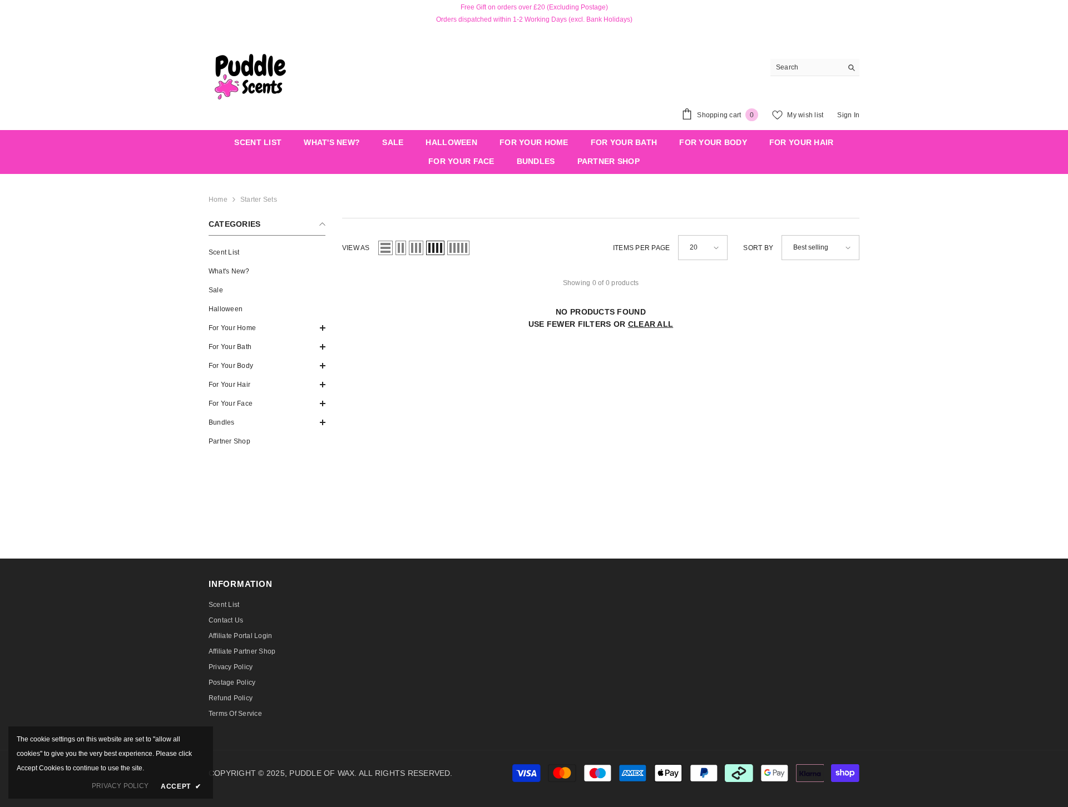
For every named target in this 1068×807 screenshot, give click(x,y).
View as (356, 248)
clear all (651, 324)
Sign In (848, 115)
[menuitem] (267, 252)
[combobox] (806, 67)
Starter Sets (258, 199)
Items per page (641, 248)
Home (218, 199)
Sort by (758, 248)
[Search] (814, 67)
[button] (267, 327)
